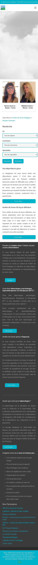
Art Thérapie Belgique (10, 528)
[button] (35, 8)
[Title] (3, 7)
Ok (19, 562)
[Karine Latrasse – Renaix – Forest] (10, 92)
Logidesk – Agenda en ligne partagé (15, 511)
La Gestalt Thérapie (9, 534)
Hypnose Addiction (9, 514)
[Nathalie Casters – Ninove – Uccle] (28, 92)
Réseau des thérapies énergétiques (15, 531)
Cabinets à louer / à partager (12, 540)
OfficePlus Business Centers (12, 508)
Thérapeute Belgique (10, 537)
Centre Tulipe (7, 543)
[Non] (35, 558)
